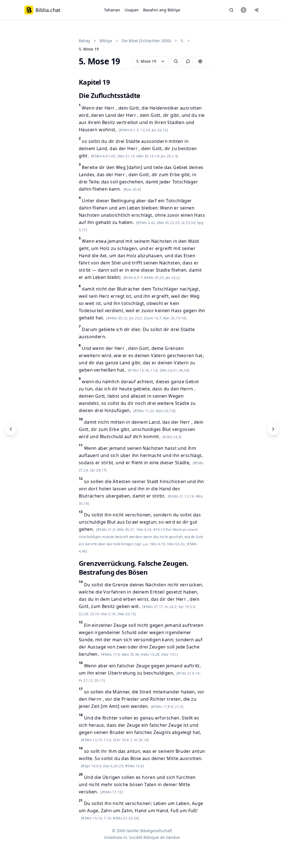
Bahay (84, 40)
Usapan (132, 9)
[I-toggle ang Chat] (188, 61)
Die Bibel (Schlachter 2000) (146, 40)
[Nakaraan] (10, 429)
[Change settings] (200, 61)
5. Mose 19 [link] (89, 49)
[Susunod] (273, 429)
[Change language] (243, 10)
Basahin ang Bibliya (161, 9)
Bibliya (106, 40)
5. (182, 40)
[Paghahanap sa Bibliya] (231, 10)
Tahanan (112, 9)
